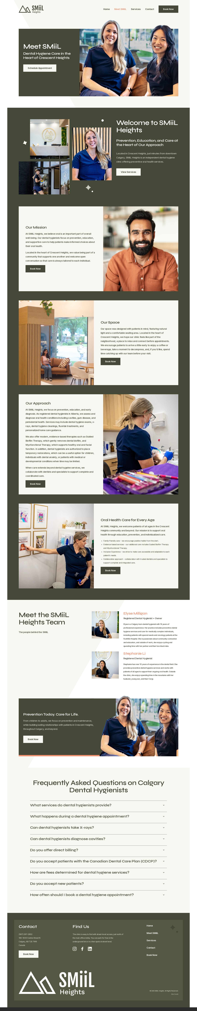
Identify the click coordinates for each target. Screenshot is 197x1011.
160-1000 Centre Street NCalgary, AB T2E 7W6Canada (29, 941)
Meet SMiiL (120, 9)
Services (136, 9)
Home (106, 9)
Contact (149, 9)
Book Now (168, 9)
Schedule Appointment (40, 68)
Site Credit (174, 994)
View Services (128, 172)
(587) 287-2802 (25, 934)
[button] (98, 805)
